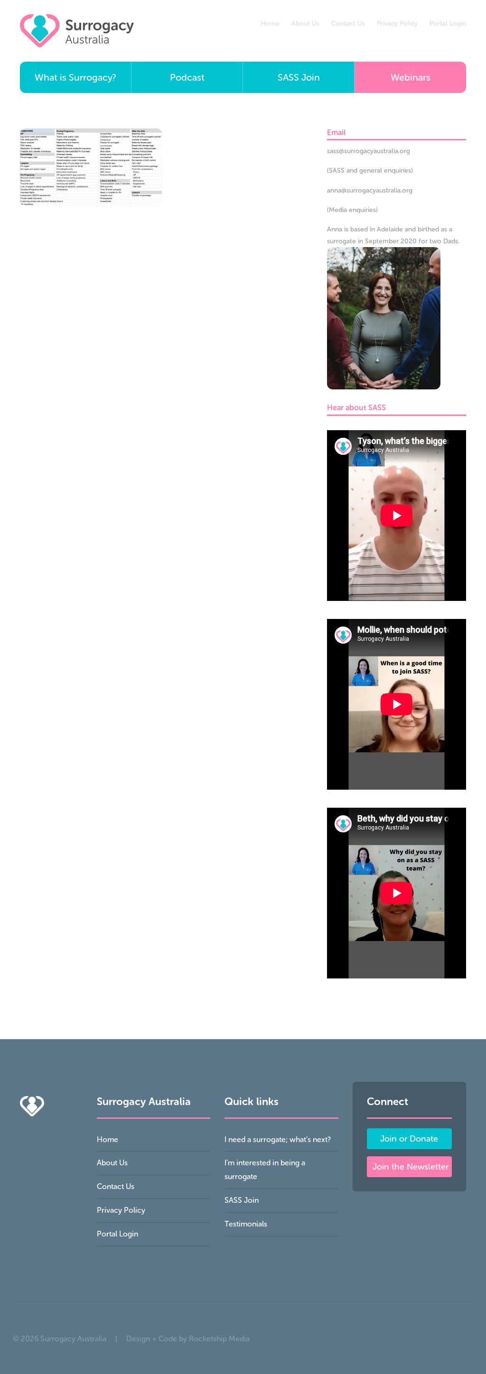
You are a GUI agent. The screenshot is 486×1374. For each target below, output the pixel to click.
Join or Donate (409, 1139)
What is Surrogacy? (75, 77)
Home (270, 23)
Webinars (410, 77)
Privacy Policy (397, 23)
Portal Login (448, 23)
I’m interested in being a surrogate (264, 1169)
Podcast (187, 77)
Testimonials (245, 1223)
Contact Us (348, 23)
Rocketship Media (219, 1338)
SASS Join (299, 77)
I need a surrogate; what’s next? (277, 1139)
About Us (305, 23)
